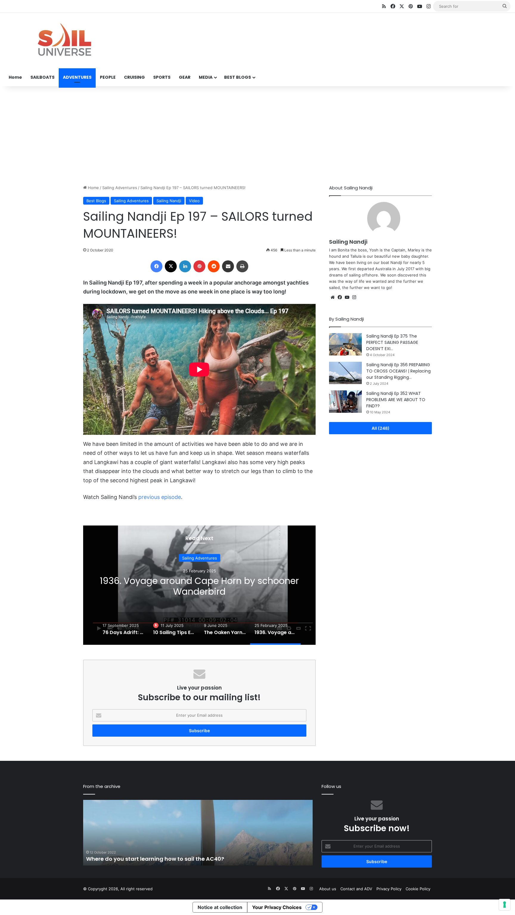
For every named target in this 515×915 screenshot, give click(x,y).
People (199, 557)
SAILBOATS (42, 77)
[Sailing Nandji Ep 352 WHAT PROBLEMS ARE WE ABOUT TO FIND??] (345, 401)
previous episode (159, 497)
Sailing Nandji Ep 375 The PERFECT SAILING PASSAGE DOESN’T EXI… (392, 342)
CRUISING (134, 77)
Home (15, 77)
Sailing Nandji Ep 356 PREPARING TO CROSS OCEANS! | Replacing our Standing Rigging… (398, 371)
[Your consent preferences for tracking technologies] (504, 904)
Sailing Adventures (119, 187)
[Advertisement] (257, 134)
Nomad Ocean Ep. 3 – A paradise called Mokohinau (156, 859)
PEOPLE (108, 77)
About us (327, 888)
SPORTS (161, 77)
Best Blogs (96, 200)
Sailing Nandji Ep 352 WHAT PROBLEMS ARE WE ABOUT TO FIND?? (395, 399)
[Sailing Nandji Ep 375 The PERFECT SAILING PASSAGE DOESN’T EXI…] (345, 344)
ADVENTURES (77, 77)
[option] (199, 585)
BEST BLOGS (237, 77)
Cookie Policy (418, 888)
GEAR (184, 77)
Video (194, 200)
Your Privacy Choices (277, 907)
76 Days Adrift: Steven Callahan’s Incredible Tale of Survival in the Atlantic (199, 586)
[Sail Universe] (64, 41)
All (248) (381, 428)
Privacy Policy (388, 888)
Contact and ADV (356, 888)
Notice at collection (220, 907)
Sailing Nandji (168, 200)
